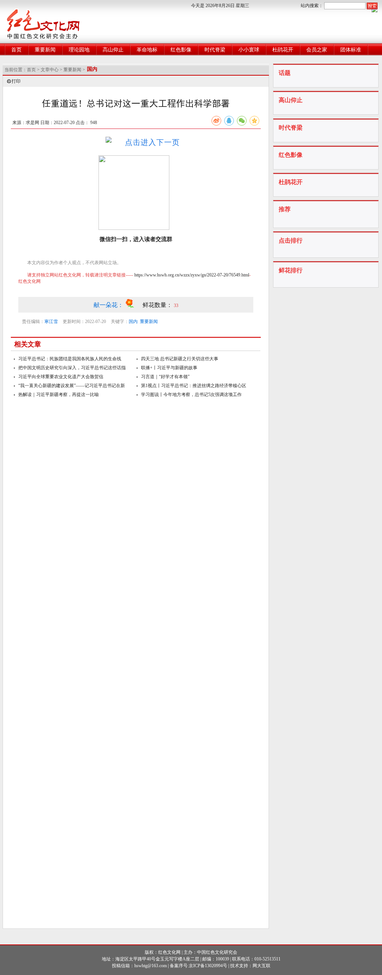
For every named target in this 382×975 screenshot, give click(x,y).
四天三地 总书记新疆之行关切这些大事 (179, 358)
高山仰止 (113, 50)
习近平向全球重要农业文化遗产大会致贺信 (60, 376)
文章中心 (50, 69)
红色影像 (180, 50)
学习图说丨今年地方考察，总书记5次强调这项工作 (191, 394)
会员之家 (316, 50)
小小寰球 (248, 50)
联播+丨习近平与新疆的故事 (169, 367)
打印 (16, 81)
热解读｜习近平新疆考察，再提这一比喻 (58, 394)
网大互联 (261, 965)
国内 (133, 321)
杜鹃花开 (282, 50)
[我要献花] (134, 305)
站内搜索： (312, 5)
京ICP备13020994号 (208, 965)
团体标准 (350, 50)
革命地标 (147, 50)
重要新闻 (45, 50)
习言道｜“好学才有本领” (165, 376)
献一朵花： (109, 305)
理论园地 (79, 50)
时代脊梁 (214, 50)
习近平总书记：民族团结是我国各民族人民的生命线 (69, 358)
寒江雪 (51, 321)
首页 (16, 50)
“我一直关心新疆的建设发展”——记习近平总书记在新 (71, 385)
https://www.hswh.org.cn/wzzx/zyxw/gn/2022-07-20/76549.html (191, 275)
